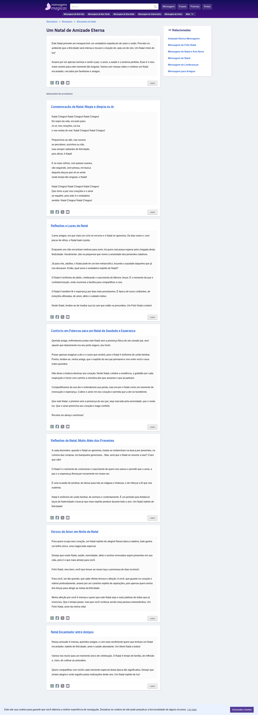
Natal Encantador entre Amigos (72, 632)
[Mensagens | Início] (56, 5)
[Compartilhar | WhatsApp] (52, 83)
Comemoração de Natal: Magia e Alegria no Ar (82, 106)
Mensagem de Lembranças (183, 64)
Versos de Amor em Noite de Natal (74, 531)
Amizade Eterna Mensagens (184, 38)
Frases (182, 6)
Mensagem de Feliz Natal (182, 45)
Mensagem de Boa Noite (124, 14)
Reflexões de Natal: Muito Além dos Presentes (82, 440)
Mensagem (169, 6)
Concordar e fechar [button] (242, 709)
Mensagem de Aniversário (149, 14)
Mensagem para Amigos (181, 71)
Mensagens (51, 21)
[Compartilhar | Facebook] (57, 83)
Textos (207, 6)
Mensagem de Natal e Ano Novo (186, 51)
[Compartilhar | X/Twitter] (62, 83)
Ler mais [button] (192, 709)
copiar (152, 83)
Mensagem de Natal (86, 21)
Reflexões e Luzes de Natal (69, 225)
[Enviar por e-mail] (67, 83)
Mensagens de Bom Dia (74, 14)
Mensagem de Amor (173, 14)
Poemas (195, 6)
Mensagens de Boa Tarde (99, 14)
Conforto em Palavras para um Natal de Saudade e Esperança (93, 330)
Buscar (155, 6)
